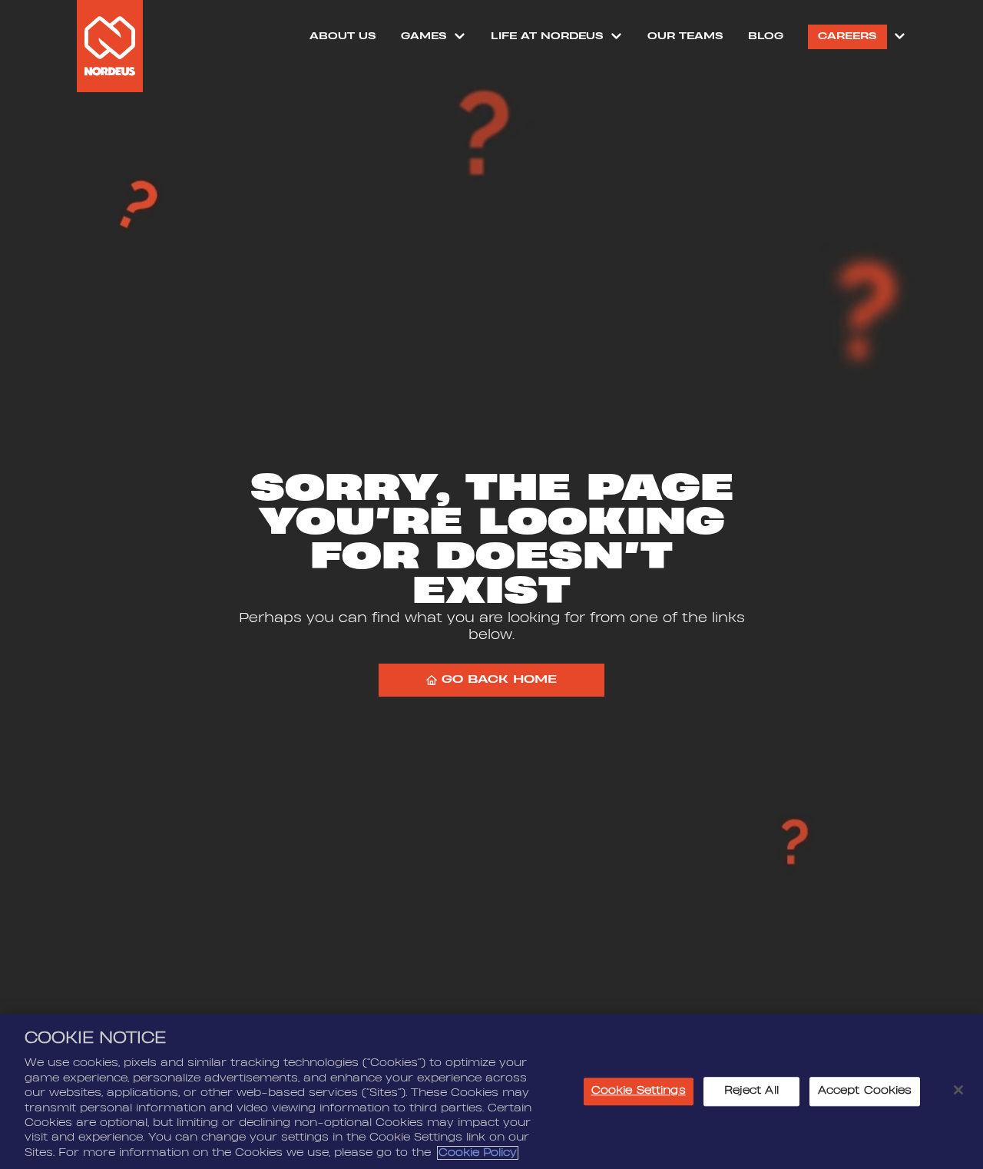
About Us (342, 36)
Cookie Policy (478, 1152)
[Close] (958, 1090)
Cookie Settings (638, 1091)
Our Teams (685, 36)
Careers (847, 36)
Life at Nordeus (547, 36)
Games (424, 36)
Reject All (751, 1091)
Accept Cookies (865, 1091)
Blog (765, 36)
